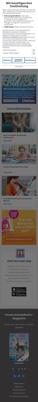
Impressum (19, 66)
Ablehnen (7, 60)
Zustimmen (30, 60)
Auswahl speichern (18, 60)
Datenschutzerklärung (12, 37)
